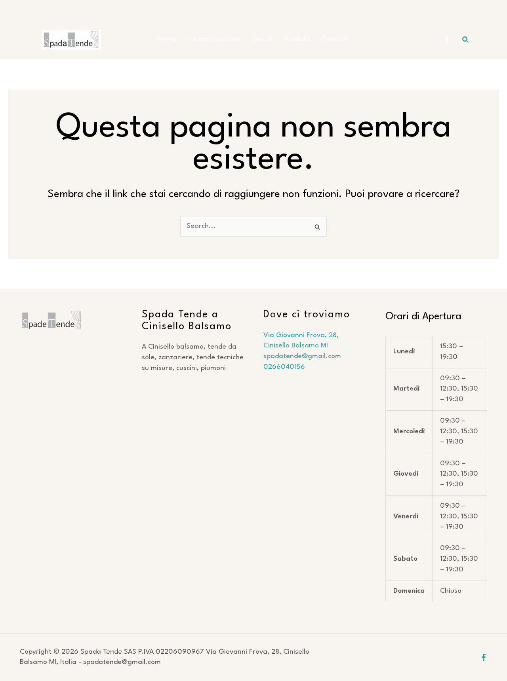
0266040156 (284, 367)
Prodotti (297, 39)
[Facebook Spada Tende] (446, 39)
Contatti (335, 39)
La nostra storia (214, 39)
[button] (465, 40)
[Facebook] (483, 657)
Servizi (262, 39)
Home (167, 39)
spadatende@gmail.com (303, 356)
